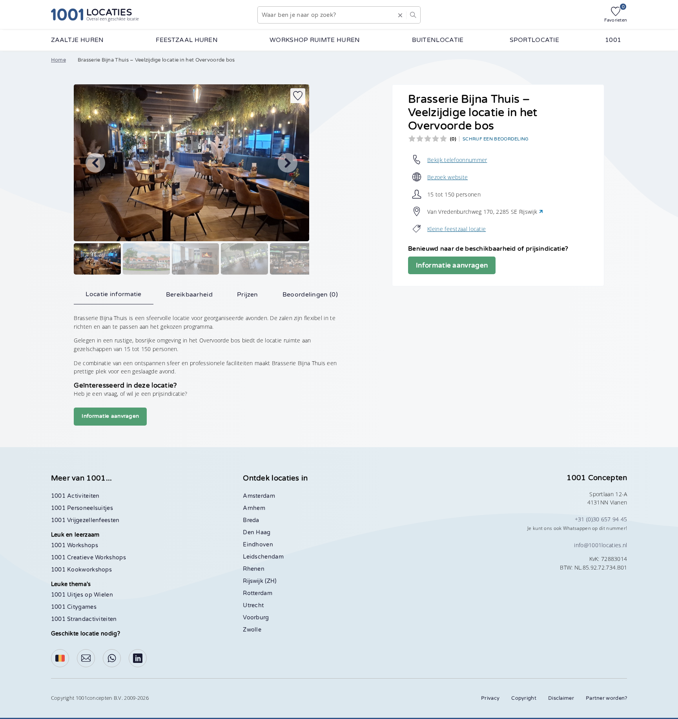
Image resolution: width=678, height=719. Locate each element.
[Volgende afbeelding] (287, 163)
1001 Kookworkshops (81, 569)
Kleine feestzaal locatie (456, 229)
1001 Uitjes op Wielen (82, 595)
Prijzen (247, 295)
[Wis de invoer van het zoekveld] (400, 15)
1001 (613, 40)
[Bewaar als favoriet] (297, 95)
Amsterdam (259, 496)
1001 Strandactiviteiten (84, 619)
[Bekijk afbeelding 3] (195, 259)
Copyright (523, 698)
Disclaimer (561, 698)
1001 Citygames (74, 607)
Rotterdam (257, 593)
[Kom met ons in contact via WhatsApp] (112, 658)
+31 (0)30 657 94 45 (601, 519)
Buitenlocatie (438, 40)
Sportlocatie (535, 40)
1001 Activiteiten (75, 496)
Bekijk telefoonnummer (457, 160)
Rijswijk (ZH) (259, 581)
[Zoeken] (413, 15)
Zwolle (252, 629)
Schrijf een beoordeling (496, 139)
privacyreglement (406, 334)
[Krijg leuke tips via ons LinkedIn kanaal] (138, 658)
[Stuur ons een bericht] (86, 658)
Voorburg (256, 617)
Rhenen (253, 569)
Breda (251, 520)
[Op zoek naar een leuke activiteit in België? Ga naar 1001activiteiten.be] (60, 658)
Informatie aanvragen (452, 265)
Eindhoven (258, 544)
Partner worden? (606, 698)
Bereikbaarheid (189, 295)
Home (58, 60)
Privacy (490, 698)
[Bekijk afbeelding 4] (244, 259)
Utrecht (253, 605)
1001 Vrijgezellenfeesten (85, 520)
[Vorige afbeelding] (95, 163)
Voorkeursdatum (367, 102)
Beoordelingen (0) (310, 295)
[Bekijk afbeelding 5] (293, 259)
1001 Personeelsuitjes (82, 508)
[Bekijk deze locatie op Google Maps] (541, 211)
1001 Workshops (74, 545)
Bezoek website (447, 177)
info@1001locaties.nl (600, 545)
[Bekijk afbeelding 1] (97, 259)
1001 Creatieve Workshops (88, 557)
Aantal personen (367, 131)
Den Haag (256, 532)
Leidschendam (263, 556)
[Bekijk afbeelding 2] (146, 259)
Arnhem (254, 508)
